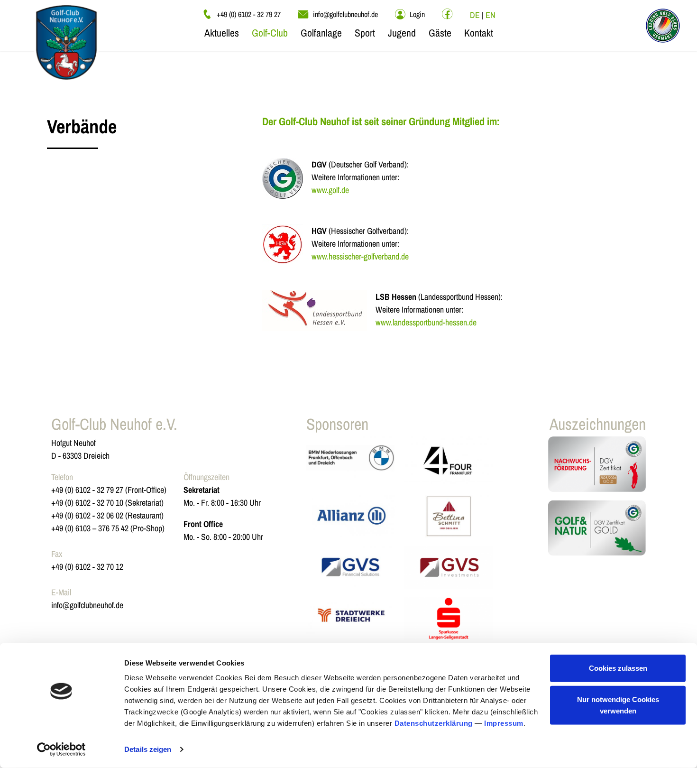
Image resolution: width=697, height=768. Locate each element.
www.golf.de (330, 190)
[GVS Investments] (448, 567)
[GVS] (350, 567)
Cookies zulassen (618, 668)
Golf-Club (270, 33)
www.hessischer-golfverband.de (360, 256)
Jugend (402, 33)
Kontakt (478, 33)
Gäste (440, 33)
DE (475, 15)
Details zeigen (147, 749)
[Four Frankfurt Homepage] (448, 461)
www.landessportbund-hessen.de (426, 322)
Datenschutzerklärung (433, 723)
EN (490, 15)
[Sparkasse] (448, 618)
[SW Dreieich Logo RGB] (350, 618)
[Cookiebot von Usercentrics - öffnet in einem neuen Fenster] (61, 749)
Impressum (503, 723)
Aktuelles (221, 33)
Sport (365, 33)
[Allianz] (350, 516)
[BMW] (350, 461)
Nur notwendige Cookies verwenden (618, 704)
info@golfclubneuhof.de (87, 605)
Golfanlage (321, 33)
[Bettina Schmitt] (448, 516)
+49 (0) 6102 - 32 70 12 (87, 567)
